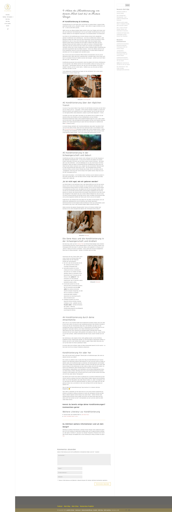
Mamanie (86, 235)
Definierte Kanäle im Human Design (122, 12)
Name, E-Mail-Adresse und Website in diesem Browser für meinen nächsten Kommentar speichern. (83, 480)
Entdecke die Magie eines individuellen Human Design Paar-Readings (123, 34)
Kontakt (7, 25)
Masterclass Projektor (87, 506)
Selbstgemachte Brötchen (123, 70)
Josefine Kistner (70, 510)
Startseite (7, 14)
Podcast (59, 506)
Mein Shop (8, 19)
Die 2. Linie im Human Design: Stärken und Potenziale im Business (122, 29)
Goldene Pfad (80, 244)
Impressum (78, 510)
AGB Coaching (107, 510)
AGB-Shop (100, 510)
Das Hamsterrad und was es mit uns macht (122, 59)
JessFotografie (86, 99)
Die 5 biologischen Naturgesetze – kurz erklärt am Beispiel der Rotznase (122, 18)
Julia (118, 51)
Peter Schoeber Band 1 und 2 (71, 416)
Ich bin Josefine (8, 23)
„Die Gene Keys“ (85, 414)
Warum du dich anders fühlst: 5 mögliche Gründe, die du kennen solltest (123, 24)
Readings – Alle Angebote (7, 17)
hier (63, 436)
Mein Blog (7, 21)
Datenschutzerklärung (87, 510)
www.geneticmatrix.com (70, 129)
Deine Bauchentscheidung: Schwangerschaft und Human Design (123, 46)
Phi (66, 123)
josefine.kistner (120, 44)
